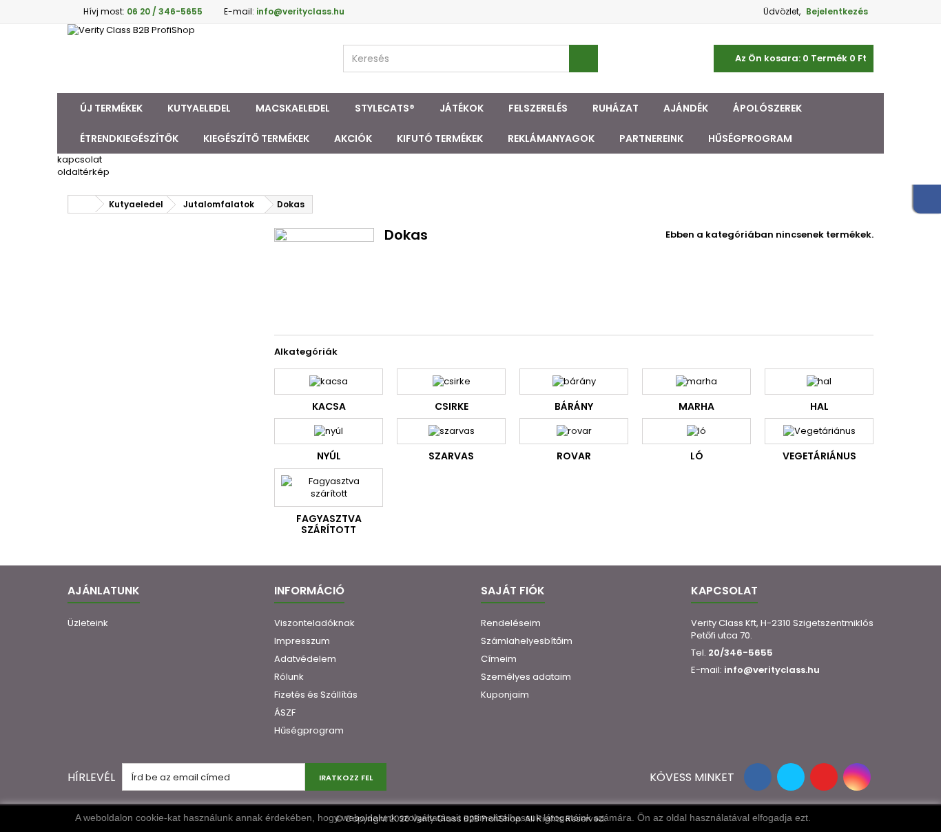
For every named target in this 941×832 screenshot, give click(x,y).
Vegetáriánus (819, 456)
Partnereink (651, 138)
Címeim (499, 658)
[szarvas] (451, 431)
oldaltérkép (83, 171)
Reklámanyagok (551, 138)
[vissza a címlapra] (82, 204)
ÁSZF (285, 712)
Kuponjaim (505, 694)
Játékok (462, 108)
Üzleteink (88, 623)
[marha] (696, 381)
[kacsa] (328, 381)
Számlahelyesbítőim (526, 640)
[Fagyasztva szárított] (328, 487)
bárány (574, 406)
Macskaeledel (293, 108)
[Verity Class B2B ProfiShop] (195, 58)
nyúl (329, 456)
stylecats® (385, 108)
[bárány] (573, 381)
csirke (451, 406)
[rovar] (573, 431)
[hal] (819, 381)
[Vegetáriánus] (819, 431)
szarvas (451, 456)
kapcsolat (79, 159)
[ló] (696, 431)
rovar (574, 456)
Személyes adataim (526, 676)
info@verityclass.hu (772, 669)
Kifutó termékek (440, 138)
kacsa (329, 406)
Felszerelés (538, 108)
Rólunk (289, 676)
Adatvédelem (305, 658)
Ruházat (615, 108)
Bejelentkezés (837, 11)
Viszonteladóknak (314, 623)
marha (696, 406)
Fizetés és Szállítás (316, 694)
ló (696, 456)
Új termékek (111, 108)
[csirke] (451, 381)
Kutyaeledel (199, 108)
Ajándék (685, 108)
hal (819, 406)
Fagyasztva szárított (329, 524)
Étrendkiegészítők (129, 138)
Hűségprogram (750, 138)
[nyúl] (328, 431)
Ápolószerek (767, 108)
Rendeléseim (511, 623)
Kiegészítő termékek (256, 138)
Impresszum (302, 640)
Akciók (353, 138)
